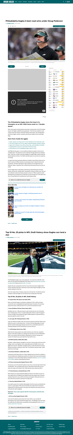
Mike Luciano (10, 237)
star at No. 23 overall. (26, 283)
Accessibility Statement (25, 428)
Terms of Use (50, 426)
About (9, 424)
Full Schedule (51, 110)
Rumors (20, 1)
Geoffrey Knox (10, 23)
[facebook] (63, 1)
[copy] (15, 26)
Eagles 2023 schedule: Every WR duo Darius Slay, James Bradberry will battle (26, 145)
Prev (11, 66)
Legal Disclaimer (12, 428)
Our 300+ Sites (50, 424)
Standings (30, 1)
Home (9, 223)
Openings (22, 424)
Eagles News (14, 223)
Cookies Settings (50, 428)
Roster (35, 1)
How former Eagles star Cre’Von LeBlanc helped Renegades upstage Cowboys (27, 143)
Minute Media (8, 431)
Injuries (39, 1)
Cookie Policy (62, 426)
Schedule (25, 1)
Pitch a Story (23, 426)
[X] (65, 1)
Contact (37, 424)
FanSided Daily (11, 426)
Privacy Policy (39, 426)
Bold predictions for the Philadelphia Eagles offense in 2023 (22, 148)
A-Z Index (38, 428)
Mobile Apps (62, 424)
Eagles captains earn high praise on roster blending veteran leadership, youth (26, 141)
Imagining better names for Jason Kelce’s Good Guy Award (22, 146)
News (16, 1)
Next (42, 66)
